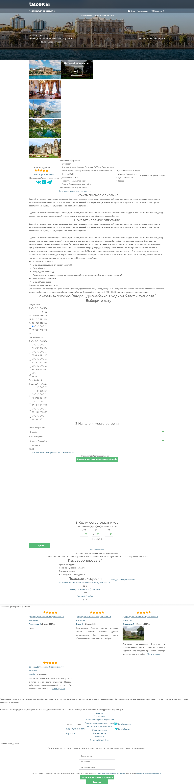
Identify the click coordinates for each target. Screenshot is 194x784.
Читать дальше (154, 654)
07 (36, 398)
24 (38, 369)
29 (43, 330)
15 (33, 362)
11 (41, 355)
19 (43, 362)
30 (46, 330)
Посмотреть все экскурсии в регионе (97, 14)
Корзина (159, 10)
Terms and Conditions (99, 740)
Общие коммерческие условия (99, 719)
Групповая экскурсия (51, 41)
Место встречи (35, 436)
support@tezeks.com (75, 728)
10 (38, 355)
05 (43, 348)
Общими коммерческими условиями (111, 773)
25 (33, 330)
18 (41, 362)
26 (36, 330)
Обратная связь (99, 729)
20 (46, 362)
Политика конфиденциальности (99, 723)
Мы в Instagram (124, 724)
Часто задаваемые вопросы (99, 726)
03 (38, 348)
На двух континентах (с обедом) (85, 589)
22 (33, 369)
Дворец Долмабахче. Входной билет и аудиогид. (46, 618)
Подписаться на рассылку (42, 10)
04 (41, 348)
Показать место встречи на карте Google (97, 459)
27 (38, 330)
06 (46, 348)
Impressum (99, 736)
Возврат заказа (97, 549)
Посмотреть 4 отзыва (44, 174)
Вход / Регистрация (140, 10)
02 (36, 348)
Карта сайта (71, 733)
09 (36, 355)
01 (33, 348)
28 (41, 330)
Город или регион (37, 427)
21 (36, 412)
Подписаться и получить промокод (97, 777)
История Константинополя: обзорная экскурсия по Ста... (85, 582)
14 (36, 405)
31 (43, 419)
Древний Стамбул (85, 596)
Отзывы (99, 712)
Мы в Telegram (124, 728)
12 (43, 355)
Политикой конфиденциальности (148, 773)
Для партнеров (99, 733)
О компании (99, 716)
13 (46, 355)
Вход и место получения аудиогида (75, 191)
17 (38, 362)
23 (36, 369)
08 (33, 355)
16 (36, 362)
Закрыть (97, 782)
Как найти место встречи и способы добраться (53, 452)
